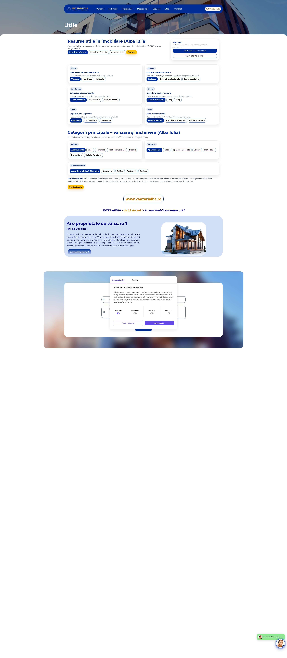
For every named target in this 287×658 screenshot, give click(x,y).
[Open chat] (280, 643)
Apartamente (77, 150)
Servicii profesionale (170, 79)
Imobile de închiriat (98, 52)
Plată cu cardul (111, 100)
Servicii (156, 9)
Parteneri (131, 171)
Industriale (76, 155)
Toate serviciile (191, 79)
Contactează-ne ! (79, 252)
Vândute (100, 79)
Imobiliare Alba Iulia (175, 120)
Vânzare (75, 79)
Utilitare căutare (197, 120)
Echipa (120, 171)
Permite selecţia (128, 323)
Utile (167, 9)
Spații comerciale (117, 150)
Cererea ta (106, 120)
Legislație (76, 120)
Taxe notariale (78, 100)
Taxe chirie (94, 100)
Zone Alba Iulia (155, 120)
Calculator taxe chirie (194, 56)
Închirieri (113, 9)
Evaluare (152, 79)
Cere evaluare (117, 52)
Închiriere (87, 79)
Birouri (132, 150)
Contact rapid (75, 187)
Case (90, 150)
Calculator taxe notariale (195, 51)
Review (143, 171)
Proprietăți (127, 9)
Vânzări (99, 9)
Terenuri (100, 150)
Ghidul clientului (156, 100)
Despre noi (142, 9)
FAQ (170, 100)
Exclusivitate (91, 120)
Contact (178, 9)
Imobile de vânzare (77, 52)
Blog (178, 100)
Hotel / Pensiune (93, 155)
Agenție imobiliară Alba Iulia (85, 171)
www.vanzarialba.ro (143, 199)
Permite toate (159, 323)
